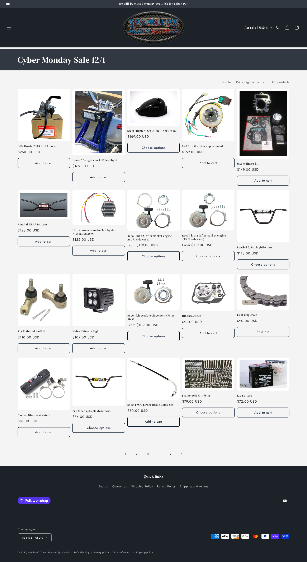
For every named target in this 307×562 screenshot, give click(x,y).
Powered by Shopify (59, 552)
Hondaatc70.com (37, 552)
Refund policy (81, 552)
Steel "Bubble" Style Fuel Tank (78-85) (152, 131)
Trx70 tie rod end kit (31, 331)
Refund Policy (166, 486)
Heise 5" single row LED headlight (94, 160)
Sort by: (227, 82)
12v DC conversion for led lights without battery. (93, 232)
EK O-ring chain (247, 315)
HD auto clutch (191, 316)
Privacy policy (101, 552)
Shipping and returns (194, 486)
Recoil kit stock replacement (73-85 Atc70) (150, 317)
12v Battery (244, 395)
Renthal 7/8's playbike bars (255, 247)
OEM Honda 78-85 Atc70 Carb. (37, 146)
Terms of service (122, 552)
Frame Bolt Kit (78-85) (196, 395)
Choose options (153, 147)
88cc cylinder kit (248, 163)
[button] (8, 27)
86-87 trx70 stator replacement (202, 146)
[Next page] (181, 454)
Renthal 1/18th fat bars (33, 224)
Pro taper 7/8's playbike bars (91, 411)
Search (103, 486)
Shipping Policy (142, 486)
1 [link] (125, 453)
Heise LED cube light (86, 331)
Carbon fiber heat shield (34, 415)
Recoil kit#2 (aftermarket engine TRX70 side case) (204, 237)
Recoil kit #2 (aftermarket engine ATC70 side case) (149, 237)
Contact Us (119, 486)
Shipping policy (144, 552)
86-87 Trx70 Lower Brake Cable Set (150, 405)
